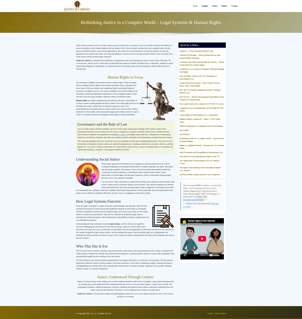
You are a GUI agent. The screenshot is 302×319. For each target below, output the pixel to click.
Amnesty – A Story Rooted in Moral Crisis (196, 51)
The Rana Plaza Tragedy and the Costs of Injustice (199, 175)
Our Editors (184, 130)
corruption (122, 135)
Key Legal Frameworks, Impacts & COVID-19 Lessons (201, 104)
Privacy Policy (220, 313)
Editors (224, 6)
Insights (205, 6)
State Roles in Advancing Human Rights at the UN (199, 156)
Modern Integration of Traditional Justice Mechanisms (201, 126)
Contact (234, 6)
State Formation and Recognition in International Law (201, 152)
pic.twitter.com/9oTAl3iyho (193, 200)
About (214, 6)
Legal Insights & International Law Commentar (198, 115)
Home (195, 6)
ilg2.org (93, 313)
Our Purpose (184, 134)
